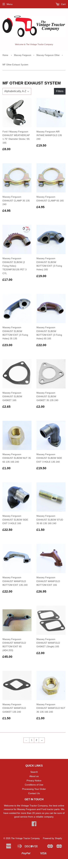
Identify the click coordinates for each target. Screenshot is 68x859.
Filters (59, 91)
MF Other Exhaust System (15, 64)
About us (34, 776)
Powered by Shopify (52, 838)
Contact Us (34, 793)
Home (5, 55)
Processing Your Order (34, 789)
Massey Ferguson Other (48, 55)
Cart (63, 4)
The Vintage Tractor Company (25, 838)
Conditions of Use (34, 784)
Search (34, 772)
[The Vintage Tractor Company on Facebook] (34, 824)
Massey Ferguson (22, 55)
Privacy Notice (34, 780)
